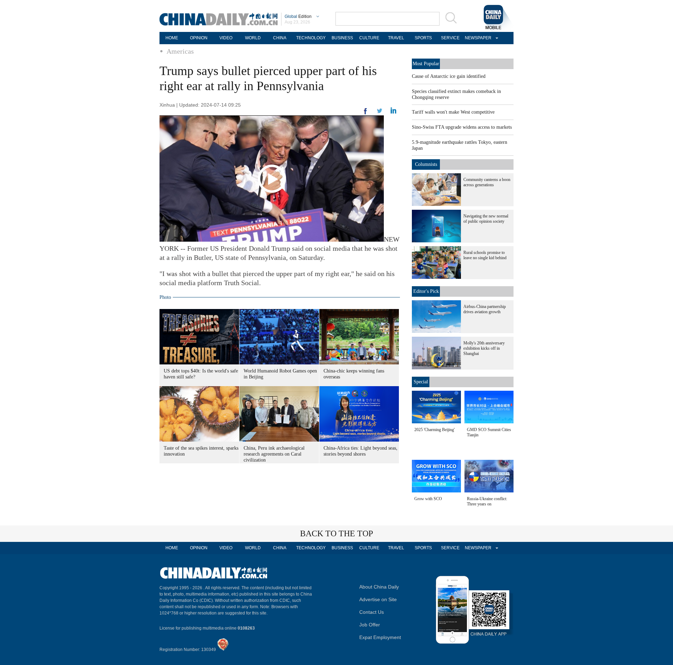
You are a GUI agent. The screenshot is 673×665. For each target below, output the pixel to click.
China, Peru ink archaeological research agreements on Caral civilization (274, 454)
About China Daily (379, 587)
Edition (298, 16)
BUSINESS (342, 37)
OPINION (199, 37)
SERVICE (450, 37)
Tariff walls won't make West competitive (453, 112)
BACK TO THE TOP (336, 533)
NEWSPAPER (477, 37)
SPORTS (423, 37)
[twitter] (393, 112)
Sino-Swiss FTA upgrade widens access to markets (462, 127)
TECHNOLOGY (311, 37)
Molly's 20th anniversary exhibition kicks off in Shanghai (484, 348)
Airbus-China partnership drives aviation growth (484, 309)
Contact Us (371, 612)
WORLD (253, 37)
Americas (180, 51)
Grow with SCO (428, 498)
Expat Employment (380, 637)
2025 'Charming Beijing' (434, 429)
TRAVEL (396, 37)
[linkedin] (379, 112)
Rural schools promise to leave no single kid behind (485, 255)
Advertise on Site (378, 599)
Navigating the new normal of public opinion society (485, 219)
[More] (365, 114)
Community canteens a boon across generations (486, 182)
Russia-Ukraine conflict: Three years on (487, 501)
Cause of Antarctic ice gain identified (448, 76)
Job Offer (369, 624)
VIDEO (225, 37)
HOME (171, 37)
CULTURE (369, 37)
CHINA (279, 37)
